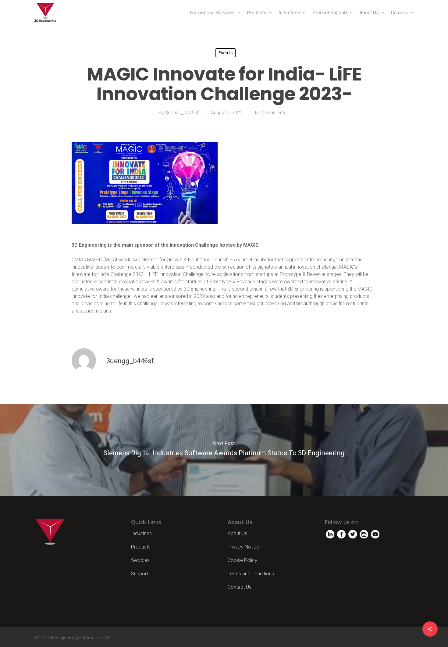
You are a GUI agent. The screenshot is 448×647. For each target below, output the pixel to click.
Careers (399, 13)
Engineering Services (212, 13)
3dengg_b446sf (181, 113)
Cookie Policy (242, 560)
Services (140, 560)
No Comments (270, 113)
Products (256, 13)
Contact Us (239, 587)
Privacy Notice (243, 547)
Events (226, 52)
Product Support (329, 13)
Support (139, 574)
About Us (369, 13)
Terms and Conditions (251, 574)
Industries (289, 13)
